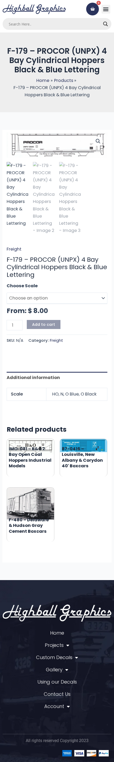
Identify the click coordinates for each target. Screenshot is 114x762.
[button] (106, 9)
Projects (54, 645)
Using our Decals (57, 681)
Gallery (54, 669)
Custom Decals (54, 657)
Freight (14, 249)
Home (57, 633)
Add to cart (43, 324)
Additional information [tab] (33, 377)
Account (54, 706)
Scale (13, 286)
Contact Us (57, 694)
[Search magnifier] (105, 24)
